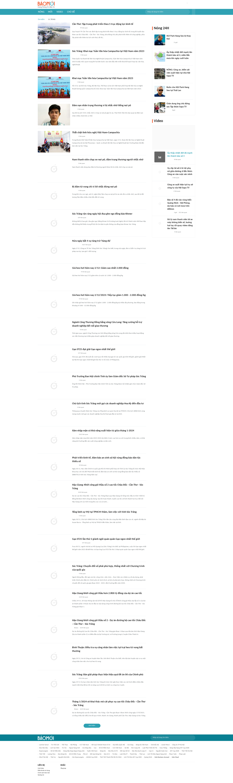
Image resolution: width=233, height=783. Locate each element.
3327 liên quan (86, 245)
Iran (95, 748)
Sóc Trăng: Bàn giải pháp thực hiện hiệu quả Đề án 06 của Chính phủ (107, 674)
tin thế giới (55, 745)
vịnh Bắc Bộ (155, 745)
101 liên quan (183, 212)
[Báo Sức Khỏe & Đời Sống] (74, 191)
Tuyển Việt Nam (92, 751)
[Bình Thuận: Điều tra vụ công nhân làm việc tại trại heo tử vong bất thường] (54, 656)
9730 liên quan (85, 272)
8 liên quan (83, 329)
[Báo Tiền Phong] (74, 380)
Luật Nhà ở (123, 754)
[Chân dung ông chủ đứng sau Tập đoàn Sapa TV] (159, 107)
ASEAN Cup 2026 (91, 757)
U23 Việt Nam (117, 748)
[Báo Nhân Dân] (74, 136)
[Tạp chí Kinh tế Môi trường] (74, 407)
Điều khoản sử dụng (44, 770)
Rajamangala (43, 751)
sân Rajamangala (78, 757)
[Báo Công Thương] (75, 330)
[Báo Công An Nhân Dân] (76, 245)
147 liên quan (82, 353)
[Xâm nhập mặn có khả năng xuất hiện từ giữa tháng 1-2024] (54, 440)
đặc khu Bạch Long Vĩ (139, 751)
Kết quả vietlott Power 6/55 (101, 745)
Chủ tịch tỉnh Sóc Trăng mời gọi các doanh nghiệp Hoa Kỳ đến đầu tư (108, 403)
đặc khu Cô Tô (113, 751)
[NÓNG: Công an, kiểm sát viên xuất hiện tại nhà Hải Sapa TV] (159, 73)
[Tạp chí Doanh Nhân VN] (169, 110)
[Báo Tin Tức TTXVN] (74, 82)
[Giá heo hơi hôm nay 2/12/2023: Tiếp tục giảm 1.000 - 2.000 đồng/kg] (54, 304)
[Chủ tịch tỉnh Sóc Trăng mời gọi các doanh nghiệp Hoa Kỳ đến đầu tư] (54, 413)
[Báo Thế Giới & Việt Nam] (74, 218)
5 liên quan (82, 516)
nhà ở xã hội (43, 757)
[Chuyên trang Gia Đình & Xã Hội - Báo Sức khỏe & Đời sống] (170, 232)
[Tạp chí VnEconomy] (74, 492)
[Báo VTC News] (170, 62)
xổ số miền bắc (56, 751)
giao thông (163, 748)
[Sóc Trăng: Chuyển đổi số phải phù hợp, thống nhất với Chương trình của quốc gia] (54, 575)
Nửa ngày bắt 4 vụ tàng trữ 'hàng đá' (91, 241)
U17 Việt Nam (84, 745)
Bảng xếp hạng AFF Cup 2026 (179, 748)
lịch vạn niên (54, 748)
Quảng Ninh (148, 757)
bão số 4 (107, 754)
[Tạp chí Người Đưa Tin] (74, 164)
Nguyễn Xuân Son (161, 751)
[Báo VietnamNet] (169, 191)
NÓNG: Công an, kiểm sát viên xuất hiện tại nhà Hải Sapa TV (178, 73)
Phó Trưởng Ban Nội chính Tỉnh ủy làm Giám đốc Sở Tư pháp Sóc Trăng (109, 376)
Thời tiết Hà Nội (187, 751)
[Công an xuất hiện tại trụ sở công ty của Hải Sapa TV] (159, 188)
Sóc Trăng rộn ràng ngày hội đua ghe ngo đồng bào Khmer (102, 214)
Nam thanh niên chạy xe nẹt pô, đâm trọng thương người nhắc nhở (107, 159)
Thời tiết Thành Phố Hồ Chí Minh (110, 757)
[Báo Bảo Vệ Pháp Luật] (74, 109)
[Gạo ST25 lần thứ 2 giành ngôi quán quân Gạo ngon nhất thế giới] (54, 548)
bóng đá (103, 751)
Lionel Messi (165, 745)
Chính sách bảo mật (44, 773)
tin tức (64, 748)
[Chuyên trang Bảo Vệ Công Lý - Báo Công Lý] (74, 353)
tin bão (114, 754)
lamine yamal (44, 745)
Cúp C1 (151, 751)
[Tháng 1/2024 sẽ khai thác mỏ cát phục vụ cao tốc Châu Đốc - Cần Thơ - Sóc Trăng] (54, 711)
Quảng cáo (41, 775)
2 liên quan (177, 191)
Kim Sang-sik (135, 748)
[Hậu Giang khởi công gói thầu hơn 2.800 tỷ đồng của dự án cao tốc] (54, 602)
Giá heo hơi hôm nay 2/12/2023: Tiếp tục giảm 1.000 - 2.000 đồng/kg (109, 295)
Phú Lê (85, 754)
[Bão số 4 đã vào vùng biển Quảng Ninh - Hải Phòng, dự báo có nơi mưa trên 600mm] (159, 203)
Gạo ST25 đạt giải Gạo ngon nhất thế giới (93, 349)
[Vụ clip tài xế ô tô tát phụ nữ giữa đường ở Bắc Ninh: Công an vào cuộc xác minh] (159, 172)
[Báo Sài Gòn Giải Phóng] (74, 435)
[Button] (193, 12)
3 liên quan (83, 55)
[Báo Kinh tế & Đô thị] (74, 299)
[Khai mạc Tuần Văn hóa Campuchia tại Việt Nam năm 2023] (54, 87)
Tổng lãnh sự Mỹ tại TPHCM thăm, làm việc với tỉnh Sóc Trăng (104, 512)
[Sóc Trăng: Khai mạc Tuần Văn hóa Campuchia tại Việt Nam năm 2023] (54, 60)
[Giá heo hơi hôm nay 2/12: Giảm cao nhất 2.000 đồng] (54, 277)
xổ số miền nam (104, 748)
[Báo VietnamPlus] (75, 55)
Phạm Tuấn (173, 754)
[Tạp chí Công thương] (75, 28)
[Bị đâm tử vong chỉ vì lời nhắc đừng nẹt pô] (54, 196)
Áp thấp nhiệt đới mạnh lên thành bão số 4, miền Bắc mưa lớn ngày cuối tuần (179, 55)
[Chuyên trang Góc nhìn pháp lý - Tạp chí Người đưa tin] (169, 178)
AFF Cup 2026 (174, 751)
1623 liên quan (83, 434)
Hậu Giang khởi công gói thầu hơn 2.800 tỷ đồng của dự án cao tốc (107, 593)
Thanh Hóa (133, 754)
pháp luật (182, 754)
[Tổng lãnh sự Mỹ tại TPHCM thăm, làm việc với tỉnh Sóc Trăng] (54, 521)
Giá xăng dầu (86, 748)
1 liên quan (81, 163)
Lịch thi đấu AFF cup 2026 (133, 757)
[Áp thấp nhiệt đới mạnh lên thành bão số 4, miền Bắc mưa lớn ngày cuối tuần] (159, 56)
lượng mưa (51, 754)
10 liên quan (82, 465)
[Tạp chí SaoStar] (169, 42)
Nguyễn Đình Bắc (64, 757)
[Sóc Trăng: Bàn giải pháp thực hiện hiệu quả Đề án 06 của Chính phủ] (54, 684)
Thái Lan (142, 754)
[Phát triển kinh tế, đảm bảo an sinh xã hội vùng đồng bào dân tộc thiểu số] (54, 467)
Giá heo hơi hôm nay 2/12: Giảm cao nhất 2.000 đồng (100, 268)
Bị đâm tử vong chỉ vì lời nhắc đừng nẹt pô (94, 187)
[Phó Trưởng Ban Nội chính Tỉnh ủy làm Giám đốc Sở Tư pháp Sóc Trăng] (54, 385)
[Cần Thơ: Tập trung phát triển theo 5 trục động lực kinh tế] (54, 33)
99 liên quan (84, 28)
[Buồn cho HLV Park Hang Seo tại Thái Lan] (159, 91)
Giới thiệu (41, 768)
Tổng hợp (63, 768)
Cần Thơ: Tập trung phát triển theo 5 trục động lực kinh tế (102, 24)
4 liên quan (81, 109)
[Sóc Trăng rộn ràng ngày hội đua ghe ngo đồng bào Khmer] (54, 223)
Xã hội (127, 748)
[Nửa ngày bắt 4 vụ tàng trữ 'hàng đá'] (54, 250)
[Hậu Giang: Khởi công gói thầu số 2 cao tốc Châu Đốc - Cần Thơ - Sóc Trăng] (54, 494)
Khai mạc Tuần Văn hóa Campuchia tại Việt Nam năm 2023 (102, 78)
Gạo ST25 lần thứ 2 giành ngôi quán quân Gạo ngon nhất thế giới (106, 539)
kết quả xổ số (124, 751)
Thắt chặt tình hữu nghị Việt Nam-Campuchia (96, 132)
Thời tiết (42, 754)
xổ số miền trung (75, 754)
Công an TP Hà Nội (178, 745)
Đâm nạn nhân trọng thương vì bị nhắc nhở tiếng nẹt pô (101, 105)
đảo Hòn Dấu (43, 748)
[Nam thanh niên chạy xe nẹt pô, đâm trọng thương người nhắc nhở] (54, 169)
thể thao (65, 745)
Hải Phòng (73, 745)
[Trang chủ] (46, 4)
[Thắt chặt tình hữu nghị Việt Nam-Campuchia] (54, 142)
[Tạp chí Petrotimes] (75, 272)
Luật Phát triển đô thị (150, 748)
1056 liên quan (83, 678)
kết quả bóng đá (95, 754)
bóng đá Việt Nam (142, 745)
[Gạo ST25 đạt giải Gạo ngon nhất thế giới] (54, 358)
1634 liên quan (82, 492)
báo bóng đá (62, 754)
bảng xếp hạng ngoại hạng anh (73, 751)
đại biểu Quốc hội (119, 745)
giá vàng (130, 745)
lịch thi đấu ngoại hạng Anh (157, 754)
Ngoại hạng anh (74, 748)
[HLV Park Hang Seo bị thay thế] (159, 40)
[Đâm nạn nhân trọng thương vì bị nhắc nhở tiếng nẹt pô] (54, 114)
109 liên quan (82, 217)
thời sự (53, 757)
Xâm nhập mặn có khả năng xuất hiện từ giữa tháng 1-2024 (103, 430)
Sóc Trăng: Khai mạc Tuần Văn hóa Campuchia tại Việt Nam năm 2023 (108, 51)
